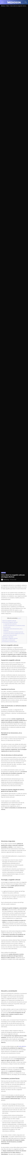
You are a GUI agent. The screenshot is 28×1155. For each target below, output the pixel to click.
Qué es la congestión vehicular (9, 620)
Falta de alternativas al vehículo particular (13, 632)
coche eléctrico (22, 1046)
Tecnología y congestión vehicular (10, 638)
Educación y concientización (8, 640)
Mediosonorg (6, 579)
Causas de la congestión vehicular (10, 622)
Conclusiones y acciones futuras (9, 641)
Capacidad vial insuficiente (10, 624)
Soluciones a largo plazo (7, 636)
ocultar (19, 618)
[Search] (25, 2)
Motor (3, 572)
